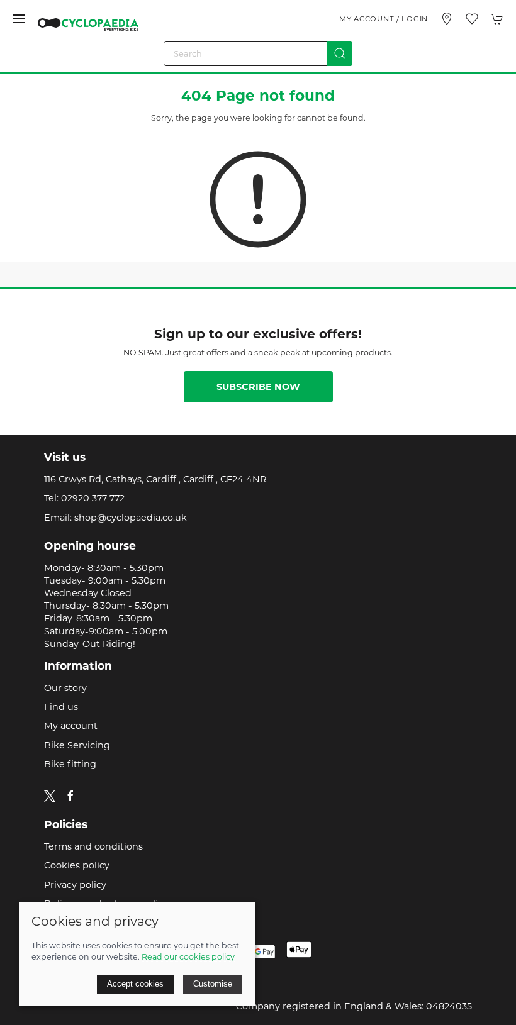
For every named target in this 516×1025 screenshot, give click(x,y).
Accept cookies (135, 984)
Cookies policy (76, 865)
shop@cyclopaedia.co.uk (130, 517)
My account (71, 725)
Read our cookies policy (188, 956)
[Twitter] (49, 795)
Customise (212, 984)
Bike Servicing (77, 745)
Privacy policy (75, 884)
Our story (65, 688)
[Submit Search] (339, 53)
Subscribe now (258, 386)
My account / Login (383, 18)
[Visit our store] (446, 18)
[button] (19, 18)
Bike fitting (70, 764)
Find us (61, 706)
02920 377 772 (93, 498)
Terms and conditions (93, 846)
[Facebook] (70, 796)
